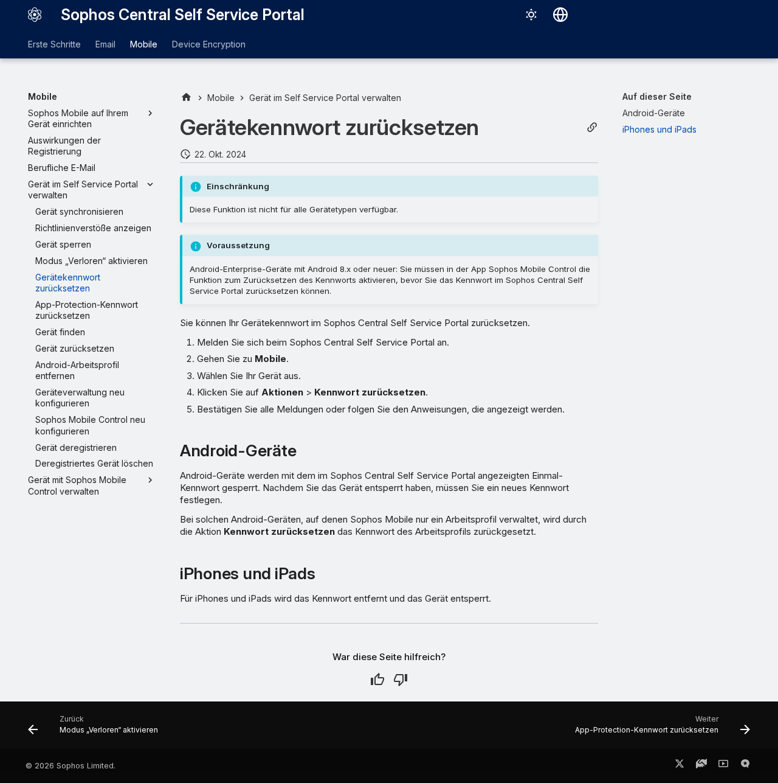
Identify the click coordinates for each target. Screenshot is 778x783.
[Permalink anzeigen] (592, 127)
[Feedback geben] (745, 766)
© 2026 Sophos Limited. (70, 765)
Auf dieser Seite (657, 96)
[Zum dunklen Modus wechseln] (531, 14)
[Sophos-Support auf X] (679, 766)
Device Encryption (209, 44)
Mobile (143, 44)
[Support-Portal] (701, 766)
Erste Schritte (54, 44)
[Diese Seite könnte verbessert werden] (400, 679)
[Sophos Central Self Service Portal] (34, 14)
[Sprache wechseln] (560, 14)
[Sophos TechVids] (723, 766)
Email (105, 44)
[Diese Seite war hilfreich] (377, 679)
